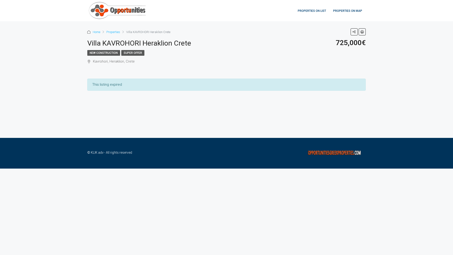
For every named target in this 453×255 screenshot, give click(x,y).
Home (96, 32)
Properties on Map (347, 11)
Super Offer (133, 53)
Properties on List (312, 11)
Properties (113, 32)
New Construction (104, 53)
